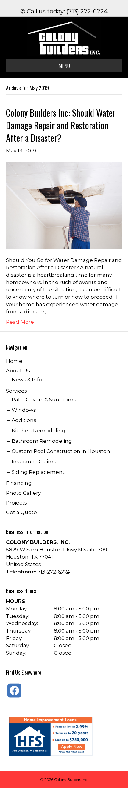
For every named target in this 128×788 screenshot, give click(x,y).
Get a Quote (21, 512)
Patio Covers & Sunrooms (44, 400)
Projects (16, 503)
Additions (24, 420)
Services (16, 391)
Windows (24, 410)
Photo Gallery (23, 493)
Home (14, 361)
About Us (18, 371)
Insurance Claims (34, 462)
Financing (19, 483)
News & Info (27, 380)
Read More (20, 322)
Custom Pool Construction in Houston (61, 451)
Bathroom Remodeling (42, 441)
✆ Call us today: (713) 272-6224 (64, 11)
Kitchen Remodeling (38, 431)
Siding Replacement (38, 472)
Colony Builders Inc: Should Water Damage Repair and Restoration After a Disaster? (60, 125)
